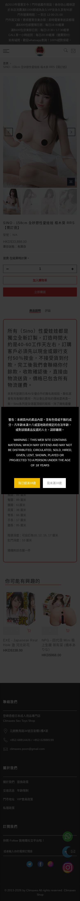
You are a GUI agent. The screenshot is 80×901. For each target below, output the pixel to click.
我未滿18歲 (54, 483)
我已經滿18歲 (27, 483)
